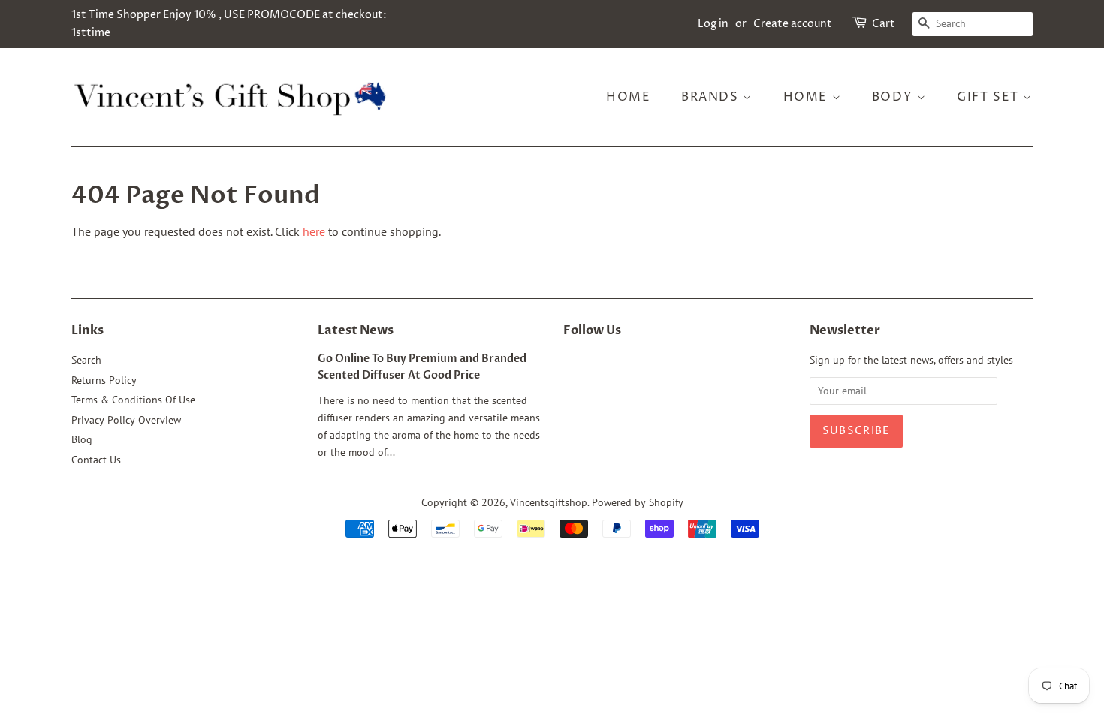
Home (628, 97)
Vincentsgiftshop (548, 502)
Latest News (356, 330)
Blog (81, 439)
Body (894, 97)
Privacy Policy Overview (126, 420)
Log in (713, 24)
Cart (883, 24)
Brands (712, 97)
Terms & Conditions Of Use (133, 399)
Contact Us (96, 459)
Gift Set (990, 97)
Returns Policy (104, 380)
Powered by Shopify (637, 502)
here (314, 231)
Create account (792, 24)
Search (86, 360)
